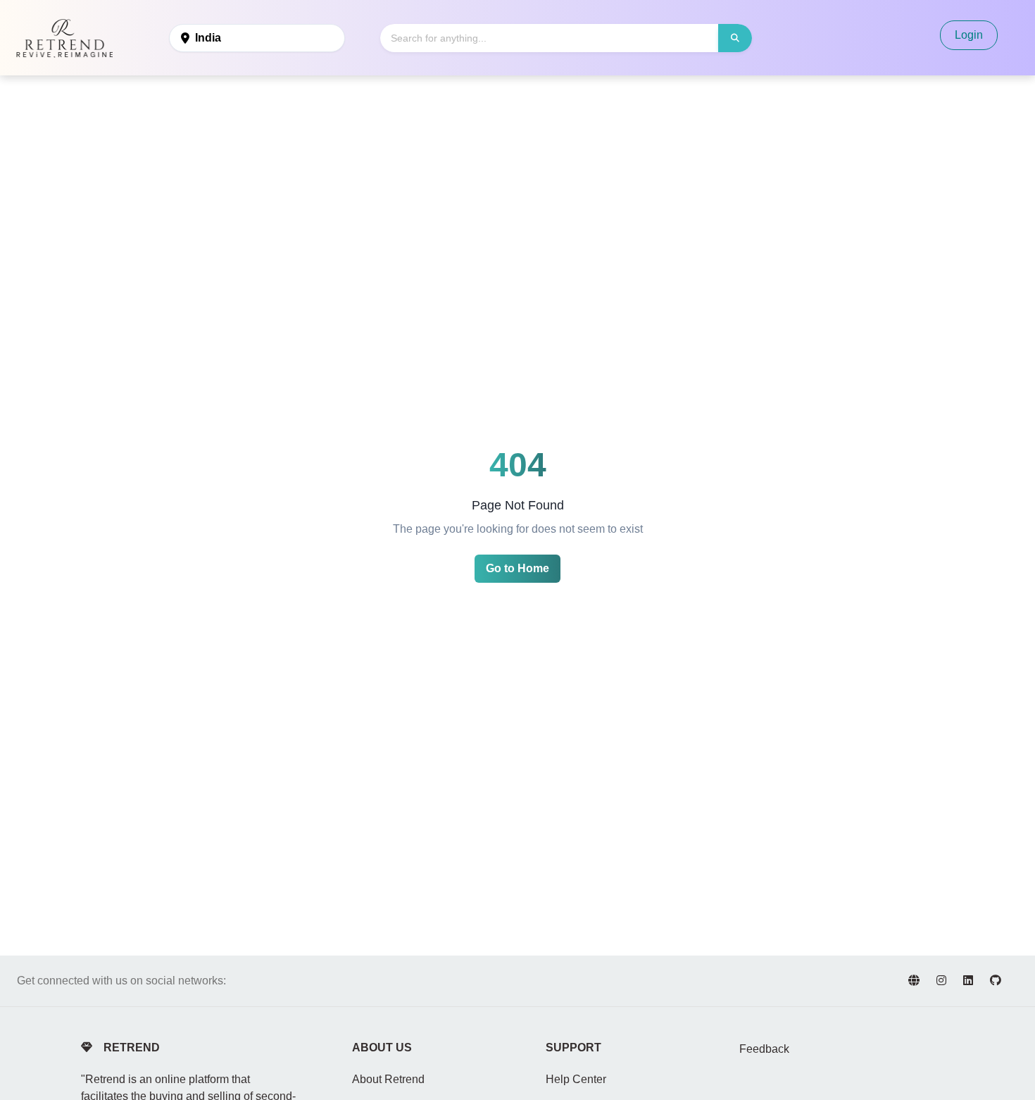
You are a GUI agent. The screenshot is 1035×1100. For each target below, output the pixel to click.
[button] (735, 38)
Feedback (764, 1049)
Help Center (576, 1079)
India (208, 38)
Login (969, 35)
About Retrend (388, 1079)
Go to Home (517, 568)
